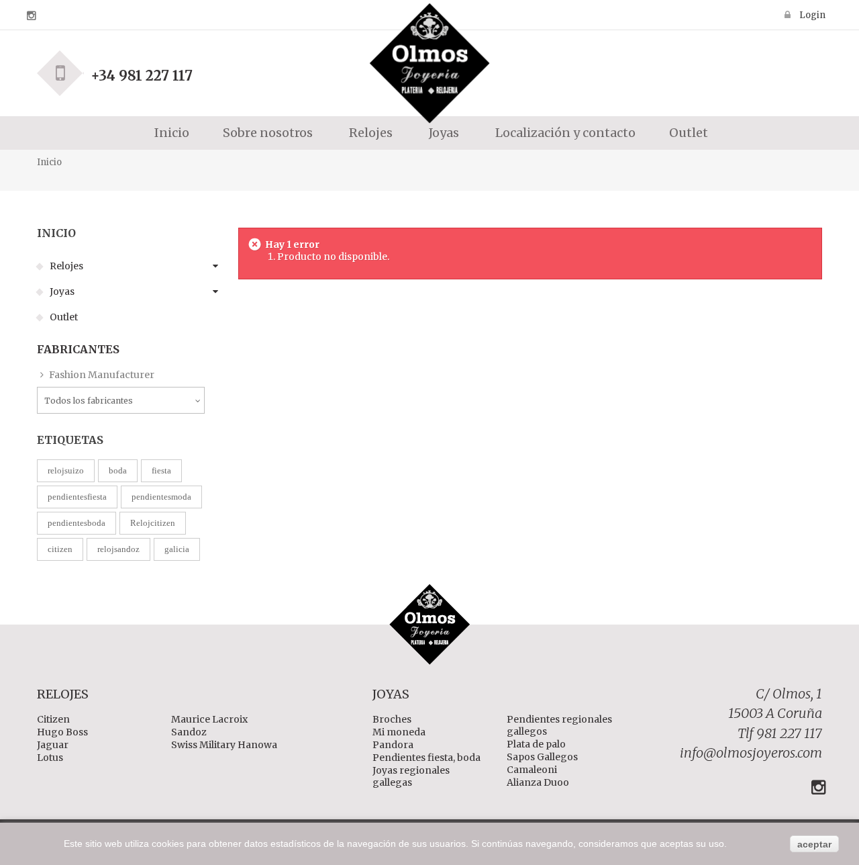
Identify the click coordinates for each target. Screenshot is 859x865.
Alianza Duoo (538, 782)
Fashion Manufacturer (100, 375)
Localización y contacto (564, 132)
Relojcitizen (152, 523)
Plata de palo (536, 744)
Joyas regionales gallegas (411, 776)
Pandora (392, 745)
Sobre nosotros (268, 132)
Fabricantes (78, 349)
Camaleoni (532, 770)
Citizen (53, 719)
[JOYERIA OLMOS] (429, 68)
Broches (391, 719)
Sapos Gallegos (542, 757)
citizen (60, 549)
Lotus (50, 758)
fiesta (161, 470)
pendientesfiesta (77, 497)
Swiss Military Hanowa (224, 745)
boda (118, 470)
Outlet (688, 132)
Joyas (61, 291)
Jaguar (52, 745)
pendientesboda (76, 523)
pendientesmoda (161, 497)
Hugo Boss (62, 732)
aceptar (814, 844)
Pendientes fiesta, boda (426, 758)
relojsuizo (66, 470)
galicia (176, 549)
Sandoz (189, 732)
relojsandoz (118, 549)
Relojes (65, 266)
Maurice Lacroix (209, 719)
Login (811, 14)
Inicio (170, 132)
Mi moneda (398, 732)
